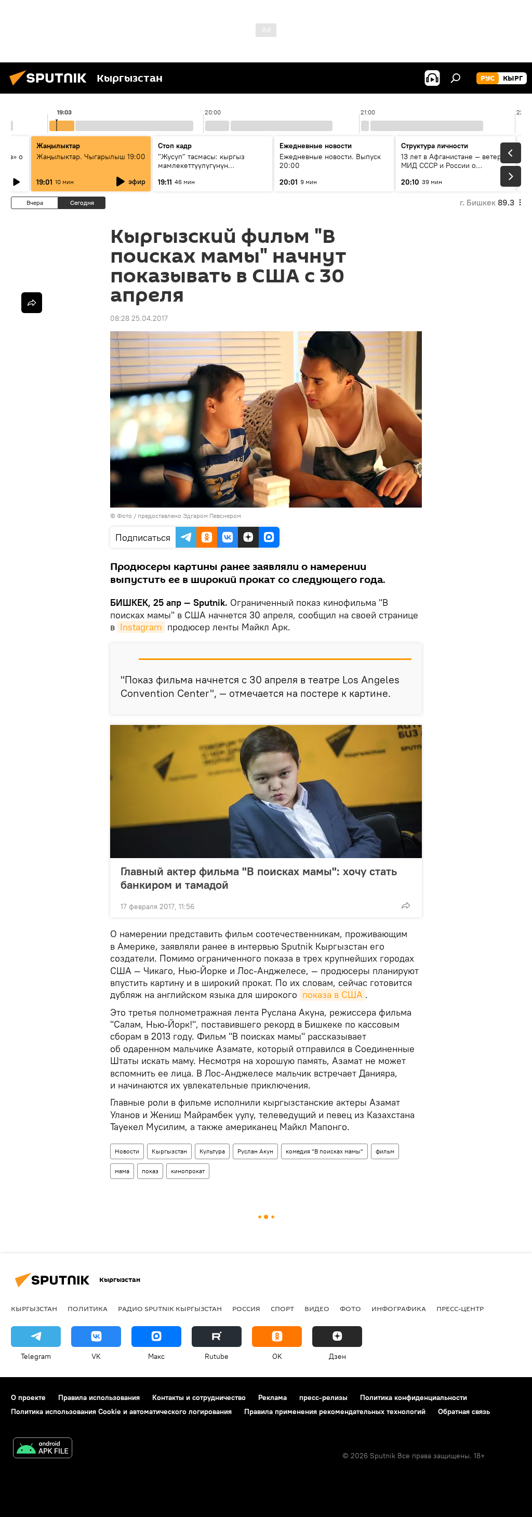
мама (122, 1171)
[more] (405, 905)
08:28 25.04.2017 (139, 318)
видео (316, 1308)
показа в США (332, 995)
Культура (212, 1151)
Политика (88, 1308)
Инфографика (398, 1308)
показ (150, 1171)
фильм (385, 1151)
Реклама (272, 1397)
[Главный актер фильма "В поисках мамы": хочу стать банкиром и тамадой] (266, 791)
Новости (127, 1151)
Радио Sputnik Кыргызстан (170, 1308)
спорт (282, 1308)
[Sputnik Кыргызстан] (51, 87)
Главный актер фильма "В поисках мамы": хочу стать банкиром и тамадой (259, 877)
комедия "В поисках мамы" (324, 1151)
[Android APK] (42, 1449)
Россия (246, 1308)
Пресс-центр (460, 1308)
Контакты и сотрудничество (199, 1397)
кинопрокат (188, 1171)
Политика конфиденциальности (413, 1397)
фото (350, 1308)
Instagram (141, 627)
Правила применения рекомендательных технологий (334, 1411)
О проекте (28, 1397)
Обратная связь (464, 1411)
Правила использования (99, 1397)
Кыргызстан (169, 1151)
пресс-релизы (323, 1397)
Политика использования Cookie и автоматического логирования (121, 1411)
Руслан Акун (255, 1151)
